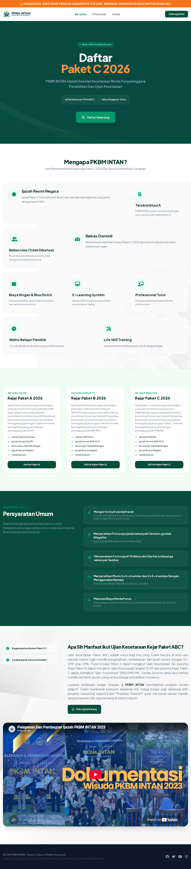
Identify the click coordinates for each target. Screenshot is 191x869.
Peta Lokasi (99, 14)
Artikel (116, 14)
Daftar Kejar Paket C (159, 464)
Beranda (80, 14)
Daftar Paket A (32, 464)
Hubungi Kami (176, 14)
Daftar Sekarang (98, 117)
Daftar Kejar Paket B (95, 464)
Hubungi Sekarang (86, 709)
